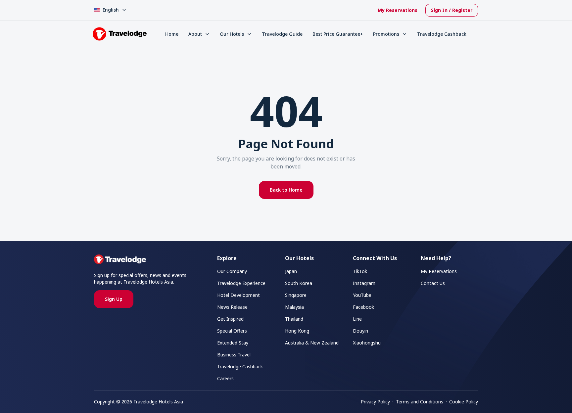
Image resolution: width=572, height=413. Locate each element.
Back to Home (286, 190)
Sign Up (113, 299)
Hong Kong (297, 331)
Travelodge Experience (241, 283)
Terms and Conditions (419, 401)
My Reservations (397, 10)
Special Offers (232, 331)
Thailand (294, 319)
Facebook (363, 307)
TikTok (360, 271)
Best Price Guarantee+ (337, 34)
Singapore (296, 295)
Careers (225, 378)
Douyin (360, 331)
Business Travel (234, 354)
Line (357, 319)
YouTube (362, 295)
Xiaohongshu (367, 343)
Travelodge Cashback (441, 34)
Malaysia (294, 307)
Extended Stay (232, 343)
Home (171, 34)
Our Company (232, 271)
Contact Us (433, 283)
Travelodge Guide (282, 34)
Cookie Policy (463, 401)
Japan (291, 271)
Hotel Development (238, 295)
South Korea (298, 283)
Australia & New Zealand (312, 343)
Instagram (364, 283)
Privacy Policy (375, 401)
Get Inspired (230, 319)
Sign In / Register (451, 10)
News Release (232, 307)
